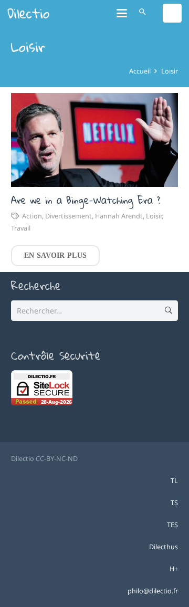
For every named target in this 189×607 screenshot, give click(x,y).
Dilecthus (163, 546)
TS (174, 502)
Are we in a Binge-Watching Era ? (85, 200)
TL (174, 480)
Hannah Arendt (119, 216)
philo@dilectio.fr (153, 591)
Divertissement (68, 216)
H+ (174, 568)
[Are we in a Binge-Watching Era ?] (94, 139)
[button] (122, 13)
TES (172, 524)
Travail (20, 228)
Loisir (154, 216)
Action (32, 216)
